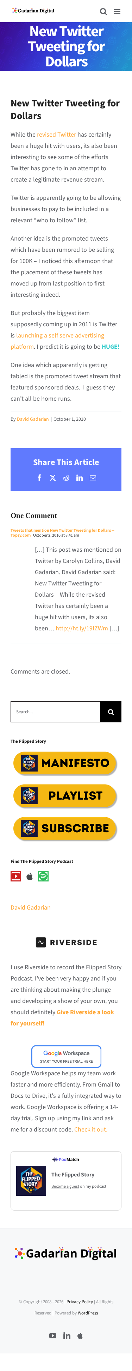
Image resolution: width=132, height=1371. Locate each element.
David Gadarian (33, 419)
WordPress (88, 1313)
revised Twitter (56, 134)
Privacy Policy (80, 1302)
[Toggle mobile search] (103, 11)
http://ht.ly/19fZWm (82, 628)
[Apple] (29, 876)
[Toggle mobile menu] (117, 11)
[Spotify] (43, 876)
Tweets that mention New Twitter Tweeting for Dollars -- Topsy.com (62, 532)
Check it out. (90, 1129)
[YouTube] (16, 876)
